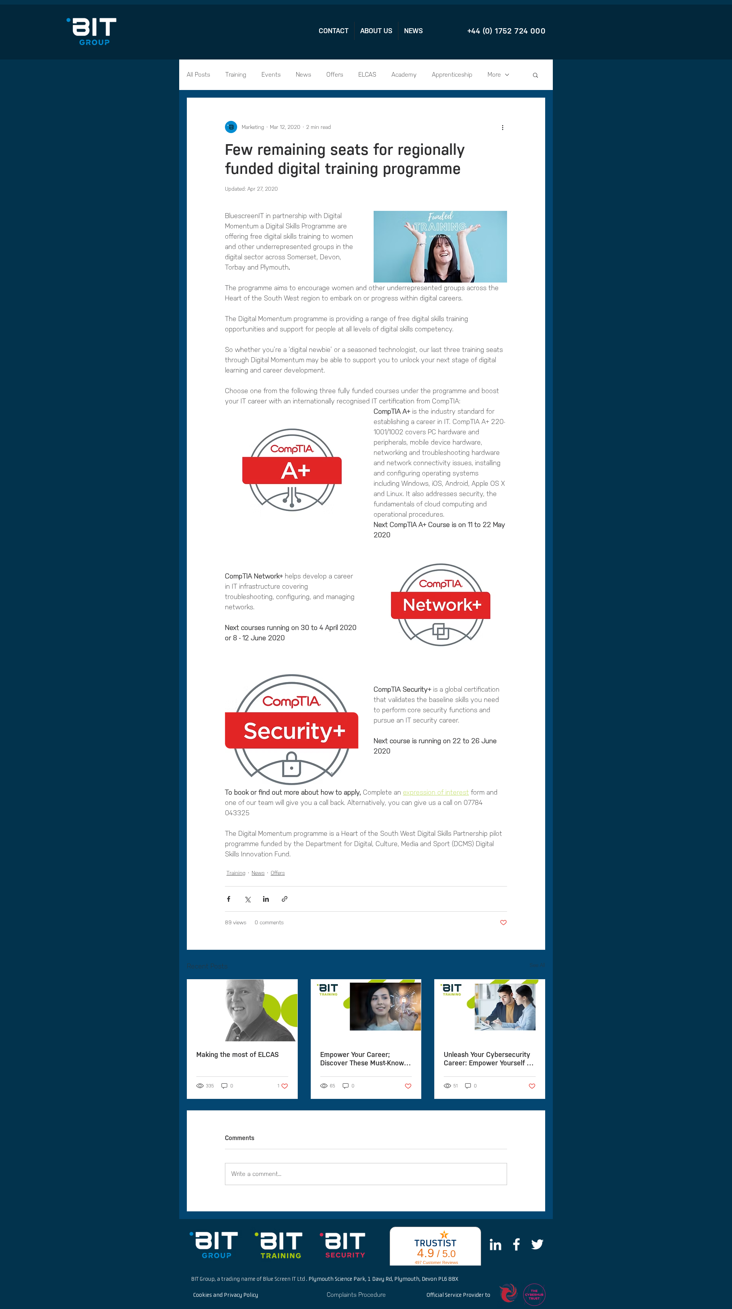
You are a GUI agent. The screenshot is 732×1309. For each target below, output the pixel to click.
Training (235, 74)
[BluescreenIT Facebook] (516, 1244)
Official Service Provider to (458, 1295)
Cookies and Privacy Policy (225, 1295)
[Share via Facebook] (228, 899)
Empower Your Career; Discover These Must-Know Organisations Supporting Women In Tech (362, 1058)
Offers (334, 74)
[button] (535, 75)
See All (537, 965)
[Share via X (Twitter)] (247, 899)
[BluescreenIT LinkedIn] (495, 1244)
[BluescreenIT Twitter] (537, 1244)
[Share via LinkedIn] (266, 899)
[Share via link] (284, 899)
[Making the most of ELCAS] (242, 1010)
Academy (404, 74)
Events (271, 74)
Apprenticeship (452, 74)
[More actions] (502, 127)
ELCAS (367, 74)
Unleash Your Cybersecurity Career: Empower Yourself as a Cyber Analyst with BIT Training (489, 1058)
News (303, 74)
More (494, 74)
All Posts (198, 74)
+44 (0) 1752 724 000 (506, 30)
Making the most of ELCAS (237, 1054)
